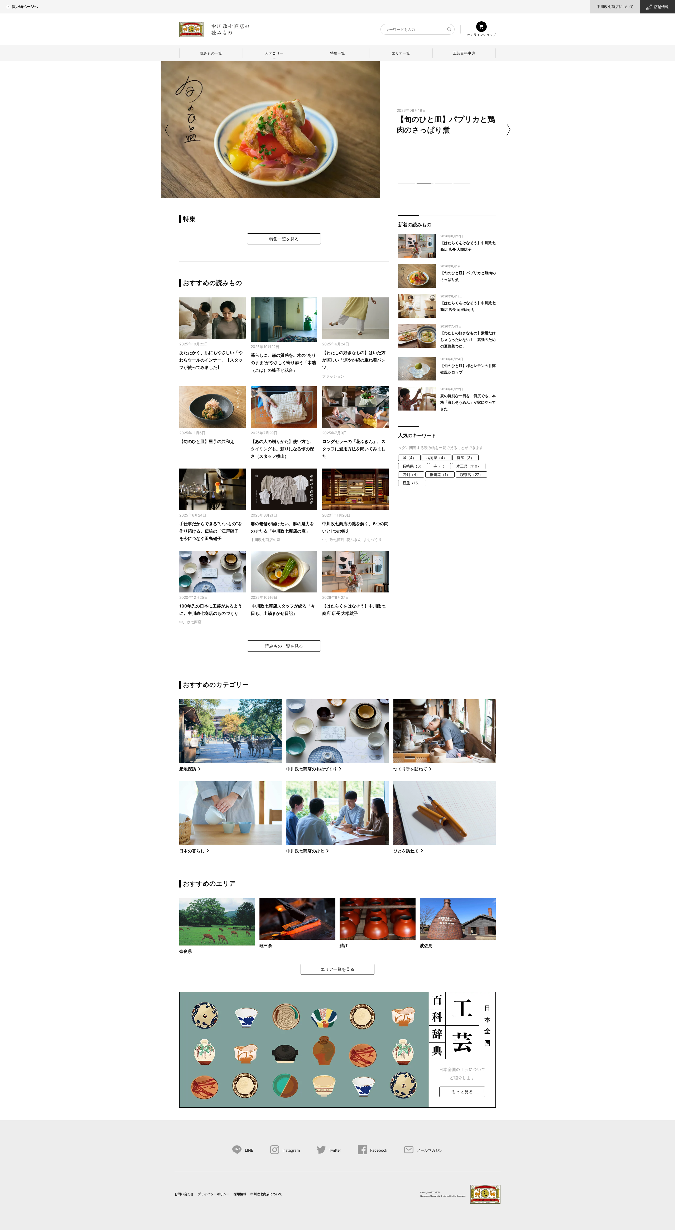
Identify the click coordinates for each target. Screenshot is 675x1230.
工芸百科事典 (464, 53)
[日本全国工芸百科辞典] (337, 1049)
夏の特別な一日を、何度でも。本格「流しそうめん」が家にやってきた (468, 402)
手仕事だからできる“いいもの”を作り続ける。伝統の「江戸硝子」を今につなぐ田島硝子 (211, 531)
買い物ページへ (25, 6)
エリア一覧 (401, 53)
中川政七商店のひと (305, 850)
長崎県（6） (413, 466)
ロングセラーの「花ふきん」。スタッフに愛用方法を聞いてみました (353, 449)
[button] (166, 129)
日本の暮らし (192, 850)
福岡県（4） (436, 457)
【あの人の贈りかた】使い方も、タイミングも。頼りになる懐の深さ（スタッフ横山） (282, 449)
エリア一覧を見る (337, 969)
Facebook (378, 1150)
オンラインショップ (481, 35)
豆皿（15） (412, 483)
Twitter (335, 1150)
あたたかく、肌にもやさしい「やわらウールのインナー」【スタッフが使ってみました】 (211, 360)
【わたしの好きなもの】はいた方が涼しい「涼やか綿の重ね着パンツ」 (353, 360)
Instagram (291, 1150)
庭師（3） (465, 457)
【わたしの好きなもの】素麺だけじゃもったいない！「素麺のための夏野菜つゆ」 (468, 339)
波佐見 (426, 945)
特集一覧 (337, 53)
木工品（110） (468, 466)
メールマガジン (430, 1150)
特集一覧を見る (284, 239)
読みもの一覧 (211, 53)
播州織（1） (440, 474)
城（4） (409, 457)
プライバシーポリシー (213, 1194)
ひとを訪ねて (406, 850)
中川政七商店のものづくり (311, 768)
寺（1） (439, 466)
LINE (249, 1150)
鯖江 (344, 945)
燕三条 (265, 945)
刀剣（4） (411, 474)
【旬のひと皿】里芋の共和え (206, 441)
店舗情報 (661, 6)
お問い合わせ (184, 1194)
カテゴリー (274, 53)
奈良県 (185, 951)
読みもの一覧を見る (284, 646)
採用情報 (240, 1194)
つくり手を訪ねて (410, 768)
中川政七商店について (615, 6)
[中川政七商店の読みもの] (214, 28)
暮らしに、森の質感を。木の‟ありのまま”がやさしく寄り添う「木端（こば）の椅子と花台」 (283, 363)
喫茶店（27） (471, 474)
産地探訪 (187, 768)
